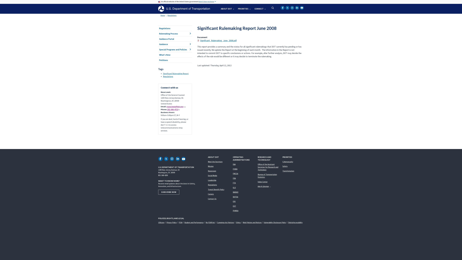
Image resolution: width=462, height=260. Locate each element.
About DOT (226, 8)
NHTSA (235, 197)
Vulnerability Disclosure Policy (275, 222)
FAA (234, 164)
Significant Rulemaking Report (176, 73)
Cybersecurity (287, 162)
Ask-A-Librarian (263, 186)
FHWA (235, 169)
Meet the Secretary (215, 162)
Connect (258, 8)
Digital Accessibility (295, 222)
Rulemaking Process (168, 33)
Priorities (243, 8)
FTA (234, 183)
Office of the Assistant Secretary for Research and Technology (268, 167)
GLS (234, 187)
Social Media (212, 175)
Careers (211, 194)
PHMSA (235, 211)
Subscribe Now (168, 192)
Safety (285, 166)
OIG (234, 201)
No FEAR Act (210, 222)
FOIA (180, 222)
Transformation (288, 171)
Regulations (171, 15)
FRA (234, 178)
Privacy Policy (172, 222)
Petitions (163, 60)
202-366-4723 (172, 109)
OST (234, 206)
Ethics (238, 222)
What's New (164, 54)
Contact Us (212, 199)
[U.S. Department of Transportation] (184, 9)
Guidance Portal (166, 39)
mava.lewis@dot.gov (175, 106)
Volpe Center (263, 182)
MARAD (235, 192)
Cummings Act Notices (225, 222)
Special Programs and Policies (173, 49)
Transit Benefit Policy (216, 189)
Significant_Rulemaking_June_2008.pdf (218, 40)
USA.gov (161, 222)
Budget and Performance (194, 222)
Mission (211, 166)
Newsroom (212, 171)
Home (162, 15)
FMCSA (235, 173)
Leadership (212, 180)
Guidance (163, 44)
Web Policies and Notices (252, 222)
